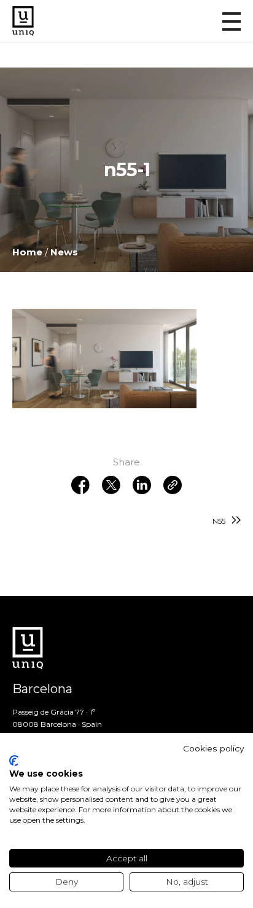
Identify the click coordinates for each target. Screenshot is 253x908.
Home (27, 252)
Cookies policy (213, 748)
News (64, 252)
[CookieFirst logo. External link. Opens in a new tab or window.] (13, 760)
